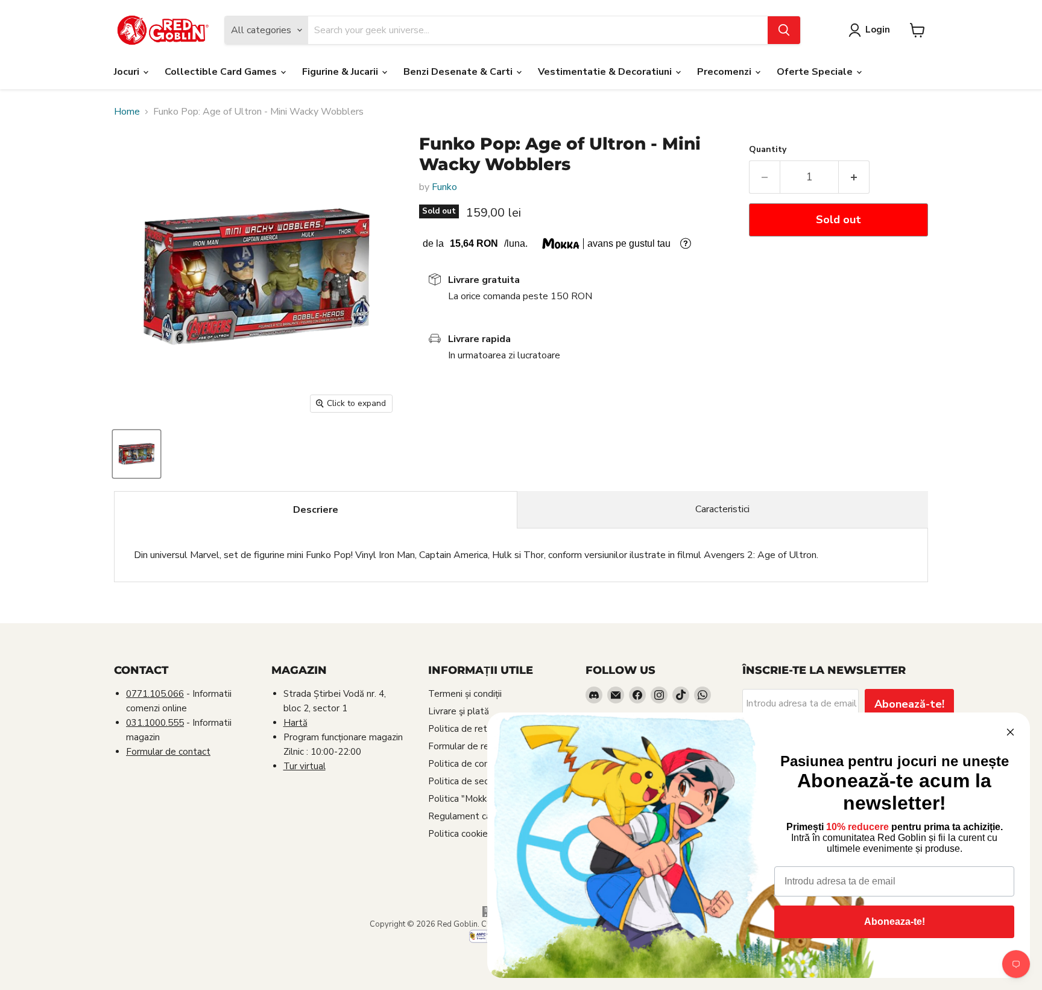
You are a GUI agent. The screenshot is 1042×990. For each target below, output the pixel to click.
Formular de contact (168, 752)
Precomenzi (725, 71)
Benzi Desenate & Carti (459, 71)
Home (127, 111)
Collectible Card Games (222, 71)
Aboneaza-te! (894, 921)
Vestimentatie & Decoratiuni (606, 71)
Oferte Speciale (816, 71)
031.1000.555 (155, 723)
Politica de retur (461, 729)
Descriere (315, 509)
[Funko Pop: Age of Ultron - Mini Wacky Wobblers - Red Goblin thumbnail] (136, 454)
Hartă (295, 723)
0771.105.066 (155, 694)
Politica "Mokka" (461, 799)
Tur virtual (304, 766)
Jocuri (128, 71)
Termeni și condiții (465, 694)
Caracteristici (722, 509)
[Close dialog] (1010, 732)
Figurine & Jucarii (341, 71)
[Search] (784, 30)
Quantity (767, 149)
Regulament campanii (472, 816)
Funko (444, 187)
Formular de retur (464, 746)
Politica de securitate (472, 781)
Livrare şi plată (458, 711)
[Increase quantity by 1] (854, 177)
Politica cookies (460, 834)
